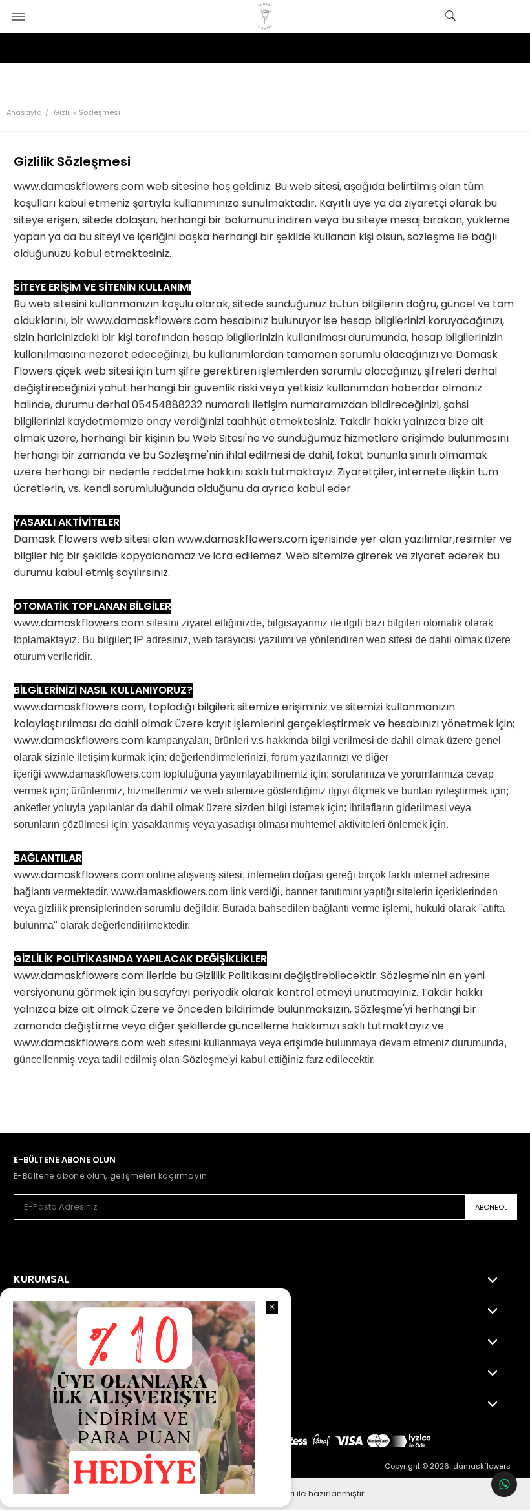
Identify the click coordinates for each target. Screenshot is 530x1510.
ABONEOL (491, 1207)
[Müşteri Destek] (504, 1484)
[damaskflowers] (265, 16)
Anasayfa (24, 112)
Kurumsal (41, 1279)
